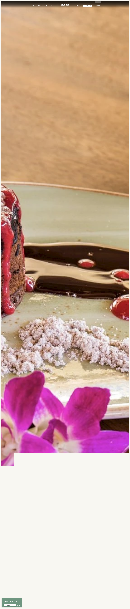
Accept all (9, 605)
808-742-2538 (78, 5)
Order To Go (46, 5)
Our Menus (40, 5)
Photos (51, 5)
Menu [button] (98, 5)
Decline (18, 605)
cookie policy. (11, 602)
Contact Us (98, 1)
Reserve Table (88, 5)
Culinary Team (33, 5)
